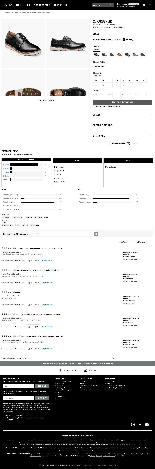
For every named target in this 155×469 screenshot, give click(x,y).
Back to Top (23, 358)
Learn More (8, 420)
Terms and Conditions (75, 465)
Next (113, 358)
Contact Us (59, 383)
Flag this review (47, 260)
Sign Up (42, 386)
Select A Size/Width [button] (122, 102)
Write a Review (118, 27)
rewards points (115, 106)
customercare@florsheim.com (28, 409)
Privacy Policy (42, 405)
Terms (33, 405)
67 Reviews (107, 27)
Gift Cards (59, 386)
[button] (18, 5)
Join (125, 4)
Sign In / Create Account (65, 381)
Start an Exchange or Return (63, 391)
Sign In (119, 4)
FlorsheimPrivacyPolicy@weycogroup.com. (122, 444)
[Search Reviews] (96, 234)
